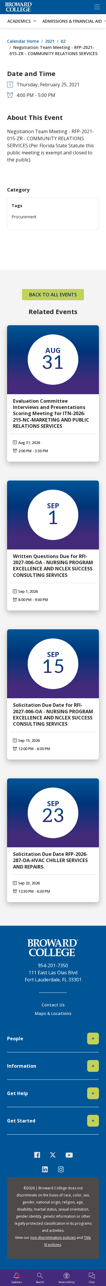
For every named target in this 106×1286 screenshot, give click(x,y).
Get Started (51, 1120)
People (51, 1038)
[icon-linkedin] (45, 1169)
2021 (49, 41)
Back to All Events (53, 294)
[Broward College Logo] (19, 7)
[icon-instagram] (61, 1169)
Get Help (51, 1093)
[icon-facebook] (37, 1154)
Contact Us (53, 1005)
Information (51, 1066)
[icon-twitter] (53, 1154)
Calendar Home (23, 41)
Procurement (24, 216)
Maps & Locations (53, 1013)
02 (63, 41)
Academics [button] (19, 21)
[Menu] (97, 7)
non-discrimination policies (53, 1237)
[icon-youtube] (69, 1154)
